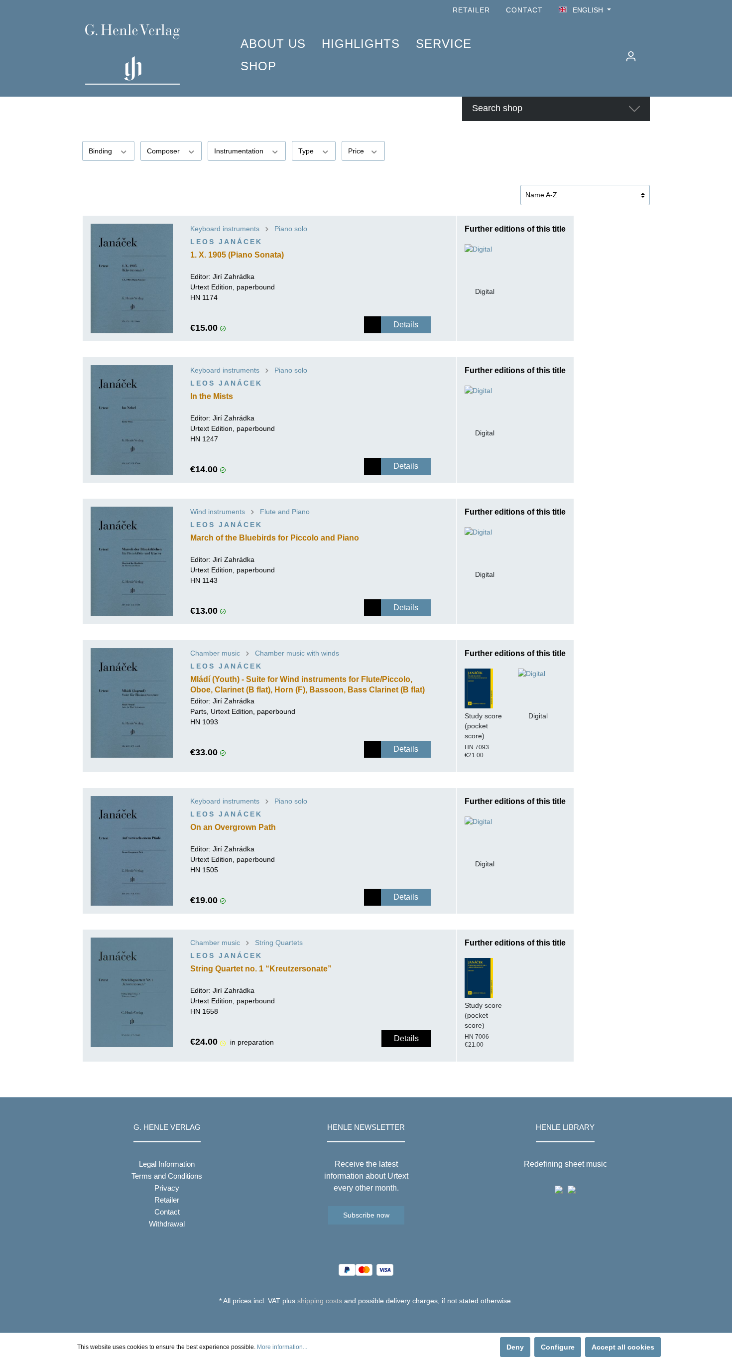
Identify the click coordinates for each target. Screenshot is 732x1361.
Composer (164, 151)
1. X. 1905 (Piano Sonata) (237, 255)
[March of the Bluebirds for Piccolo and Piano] (132, 561)
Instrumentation (239, 151)
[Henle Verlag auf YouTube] (630, 10)
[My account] (630, 56)
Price (357, 151)
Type (307, 151)
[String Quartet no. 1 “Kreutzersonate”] (132, 992)
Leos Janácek (226, 242)
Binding (101, 151)
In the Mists (211, 396)
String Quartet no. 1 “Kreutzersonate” (261, 968)
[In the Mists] (132, 420)
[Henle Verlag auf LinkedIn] (373, 1319)
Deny (515, 1347)
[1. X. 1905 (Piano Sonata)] (132, 278)
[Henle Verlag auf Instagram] (644, 10)
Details (405, 324)
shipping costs (319, 1301)
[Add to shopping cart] (372, 324)
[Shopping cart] (648, 52)
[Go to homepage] (148, 54)
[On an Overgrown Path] (132, 851)
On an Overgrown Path (233, 827)
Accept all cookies (623, 1347)
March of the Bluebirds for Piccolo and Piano (274, 538)
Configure (558, 1347)
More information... (282, 1347)
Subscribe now (366, 1215)
